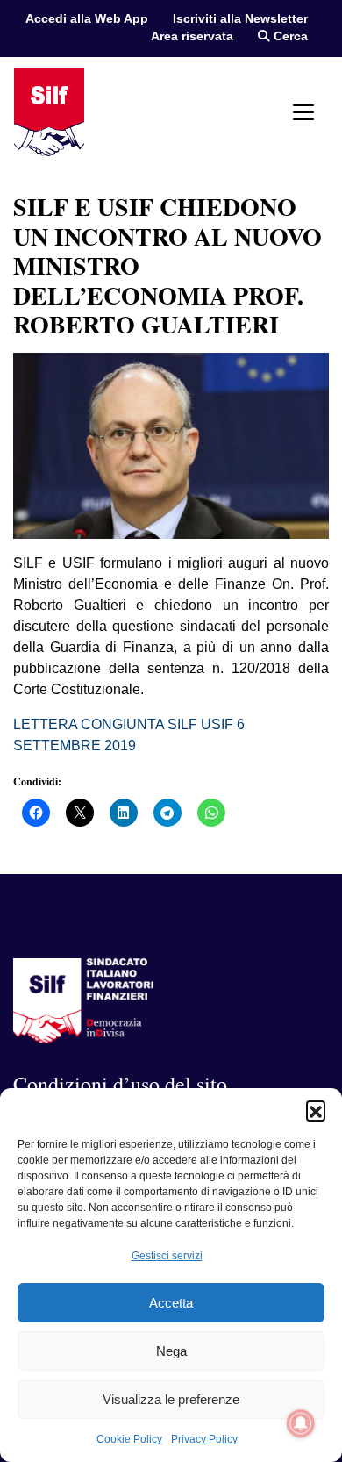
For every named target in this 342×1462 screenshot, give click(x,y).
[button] (315, 1110)
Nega (171, 1351)
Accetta (171, 1302)
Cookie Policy (129, 1439)
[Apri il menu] (303, 112)
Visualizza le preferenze (171, 1399)
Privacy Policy (204, 1439)
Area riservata (192, 36)
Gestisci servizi (167, 1256)
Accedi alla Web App (86, 18)
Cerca (289, 36)
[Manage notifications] (301, 1423)
